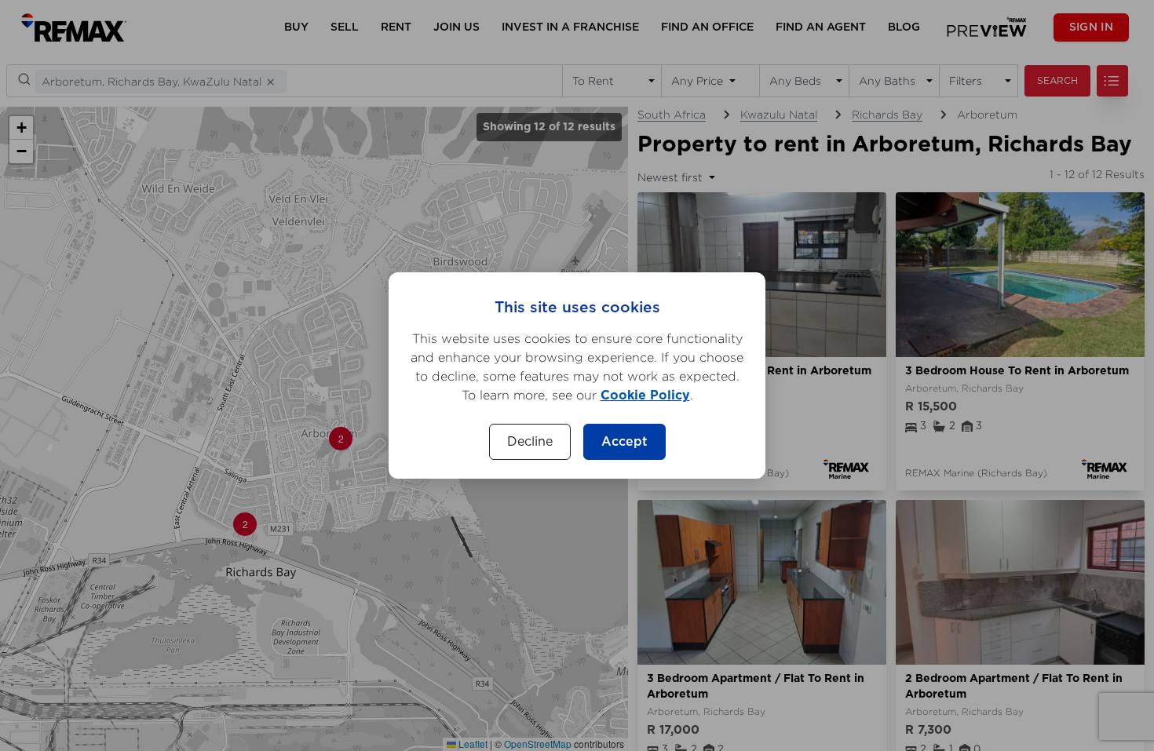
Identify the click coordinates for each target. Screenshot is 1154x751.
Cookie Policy (645, 395)
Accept (624, 442)
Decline (530, 442)
